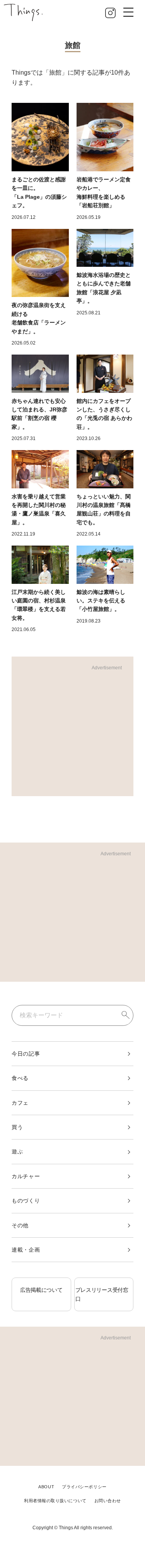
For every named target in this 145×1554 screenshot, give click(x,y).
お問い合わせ (107, 1500)
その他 (20, 1225)
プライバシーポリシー (84, 1486)
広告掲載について (41, 1290)
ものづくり (26, 1200)
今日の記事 (26, 1054)
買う (17, 1127)
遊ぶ (17, 1151)
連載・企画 (26, 1250)
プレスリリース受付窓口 (101, 1294)
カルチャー (26, 1176)
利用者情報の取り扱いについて (55, 1500)
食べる (20, 1078)
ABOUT (46, 1486)
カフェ (20, 1103)
